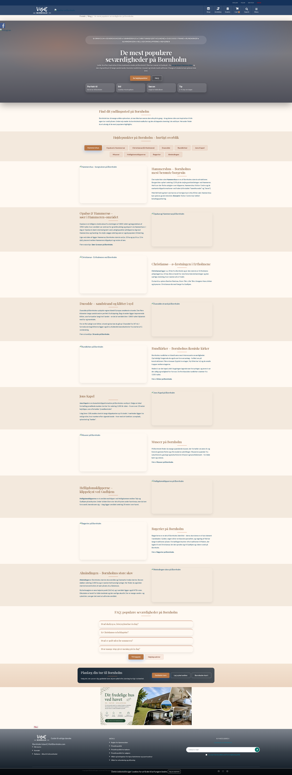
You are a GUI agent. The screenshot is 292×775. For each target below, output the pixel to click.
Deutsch (251, 2)
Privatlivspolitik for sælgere (120, 753)
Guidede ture (161, 675)
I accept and (224, 755)
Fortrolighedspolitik (233, 755)
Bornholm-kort (201, 675)
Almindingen (173, 154)
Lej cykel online (180, 675)
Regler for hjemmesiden (119, 742)
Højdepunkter (154, 657)
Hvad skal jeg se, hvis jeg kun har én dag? (119, 624)
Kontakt (37, 750)
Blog (90, 16)
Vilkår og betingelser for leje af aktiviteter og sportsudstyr (131, 757)
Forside (83, 16)
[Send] (257, 749)
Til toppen (136, 657)
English (235, 2)
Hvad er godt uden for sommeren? (117, 640)
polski (243, 2)
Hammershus (93, 148)
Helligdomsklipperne (136, 154)
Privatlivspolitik (116, 746)
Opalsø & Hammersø (115, 148)
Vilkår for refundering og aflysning (123, 760)
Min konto (37, 747)
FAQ (157, 78)
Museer (116, 154)
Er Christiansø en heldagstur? (115, 632)
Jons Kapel (200, 148)
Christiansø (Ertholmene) (143, 148)
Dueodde (166, 148)
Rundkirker (183, 148)
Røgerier (157, 154)
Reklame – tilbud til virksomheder (45, 754)
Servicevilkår (218, 755)
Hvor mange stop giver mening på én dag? (120, 649)
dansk (259, 2)
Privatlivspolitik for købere (120, 749)
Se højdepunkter (140, 78)
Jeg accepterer (174, 771)
